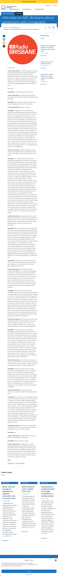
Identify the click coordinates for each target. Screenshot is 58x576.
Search (55, 5)
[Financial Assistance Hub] (29, 1)
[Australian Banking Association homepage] (8, 7)
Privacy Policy (29, 574)
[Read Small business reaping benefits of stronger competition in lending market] (48, 512)
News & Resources (14, 27)
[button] (55, 560)
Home (5, 27)
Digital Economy (19, 463)
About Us (48, 5)
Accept (29, 571)
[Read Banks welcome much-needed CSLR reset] (29, 508)
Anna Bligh (11, 463)
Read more (44, 55)
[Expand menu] (6, 9)
